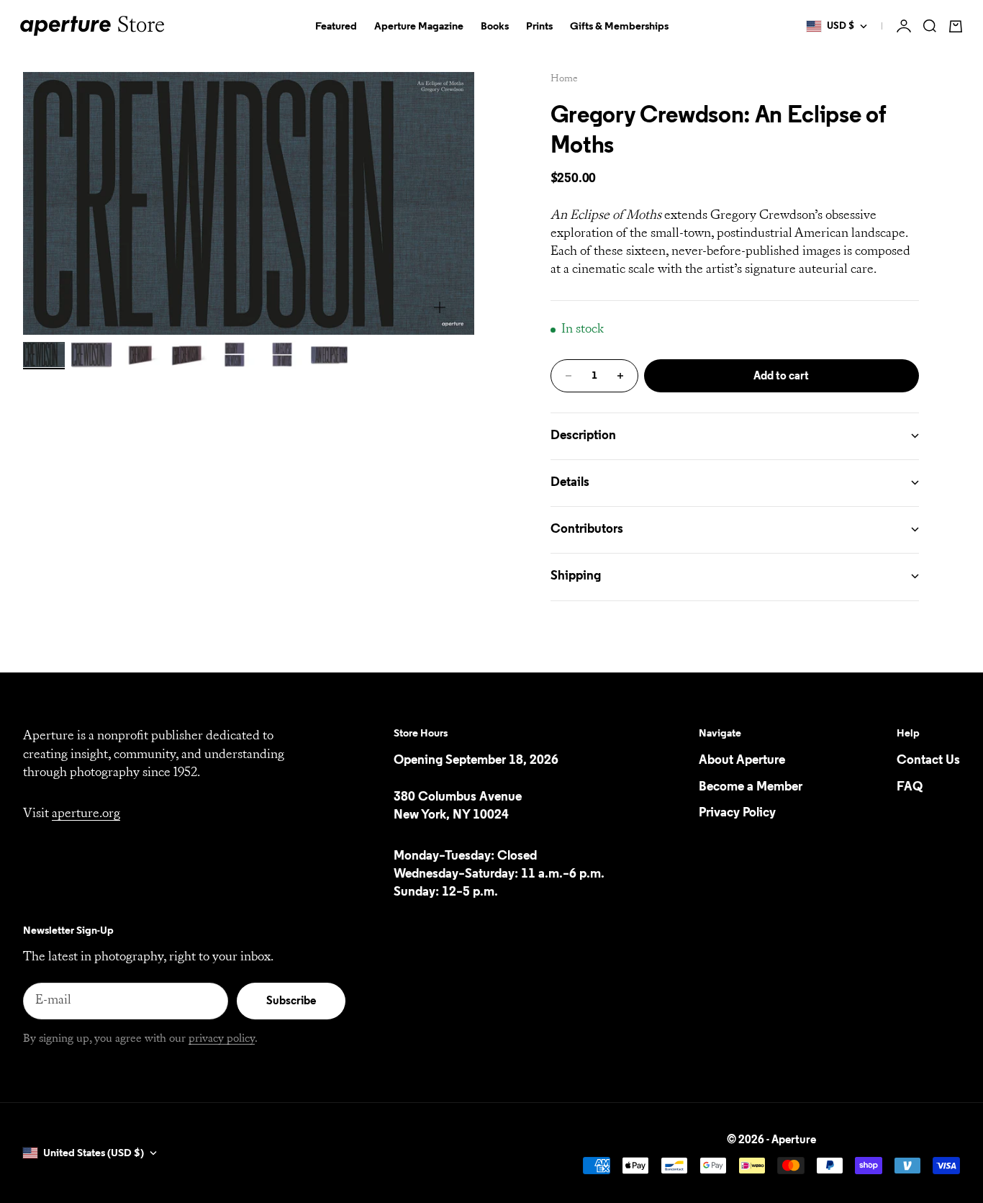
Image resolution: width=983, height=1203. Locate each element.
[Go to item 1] (44, 354)
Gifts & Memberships (619, 26)
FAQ (910, 786)
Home (564, 78)
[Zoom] (439, 307)
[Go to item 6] (281, 354)
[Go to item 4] (186, 354)
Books (495, 26)
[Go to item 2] (91, 354)
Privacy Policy (737, 812)
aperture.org (86, 814)
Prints (539, 26)
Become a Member (750, 786)
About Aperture (742, 760)
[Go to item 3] (139, 354)
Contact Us (928, 760)
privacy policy (222, 1039)
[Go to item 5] (234, 354)
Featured (336, 26)
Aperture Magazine (418, 26)
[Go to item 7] (329, 354)
